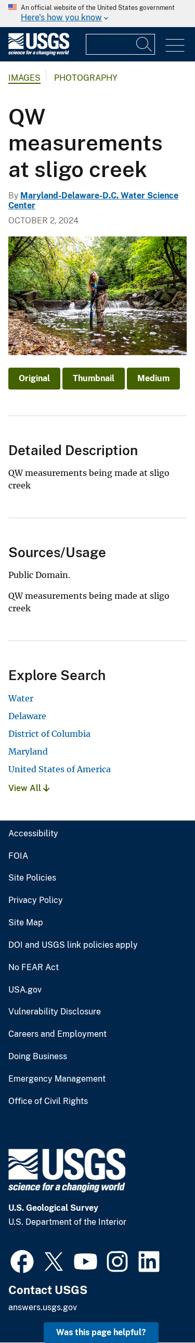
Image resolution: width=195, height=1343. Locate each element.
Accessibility (33, 833)
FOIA (18, 856)
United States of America (59, 769)
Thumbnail (93, 378)
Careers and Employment (57, 1034)
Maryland (28, 751)
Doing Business (37, 1056)
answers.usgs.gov (42, 1307)
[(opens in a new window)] (22, 1260)
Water (20, 698)
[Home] (38, 53)
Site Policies (32, 878)
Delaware (27, 716)
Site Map (25, 922)
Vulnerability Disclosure (54, 1011)
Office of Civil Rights (48, 1101)
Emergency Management (57, 1079)
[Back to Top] (157, 1305)
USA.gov (25, 990)
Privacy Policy (35, 900)
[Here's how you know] (97, 13)
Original (34, 378)
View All (25, 788)
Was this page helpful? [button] (101, 1332)
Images (24, 78)
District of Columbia (49, 734)
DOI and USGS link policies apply (73, 945)
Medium (153, 378)
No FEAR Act (33, 967)
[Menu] (175, 45)
